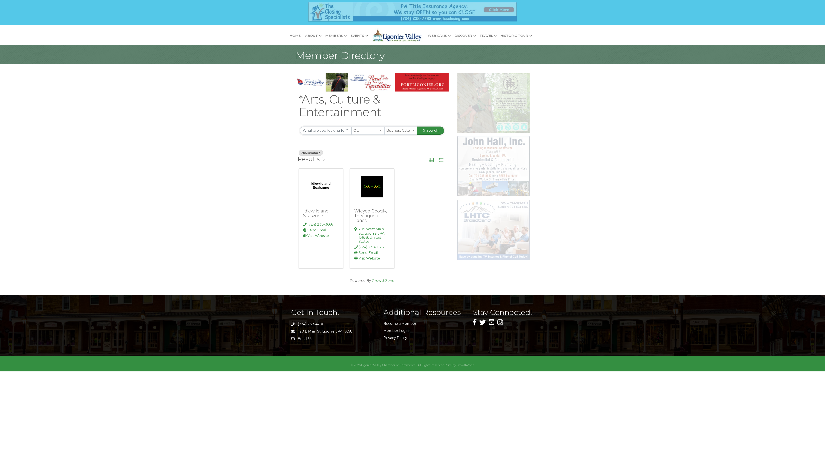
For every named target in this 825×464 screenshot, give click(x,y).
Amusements (309, 152)
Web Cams (437, 36)
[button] (431, 160)
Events (357, 36)
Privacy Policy (395, 338)
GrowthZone (383, 281)
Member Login (396, 331)
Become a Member (399, 324)
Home (295, 36)
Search (432, 130)
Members (334, 36)
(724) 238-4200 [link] (311, 324)
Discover (463, 36)
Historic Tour (514, 36)
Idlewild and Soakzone (316, 213)
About (311, 36)
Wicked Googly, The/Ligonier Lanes (370, 215)
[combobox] (367, 131)
